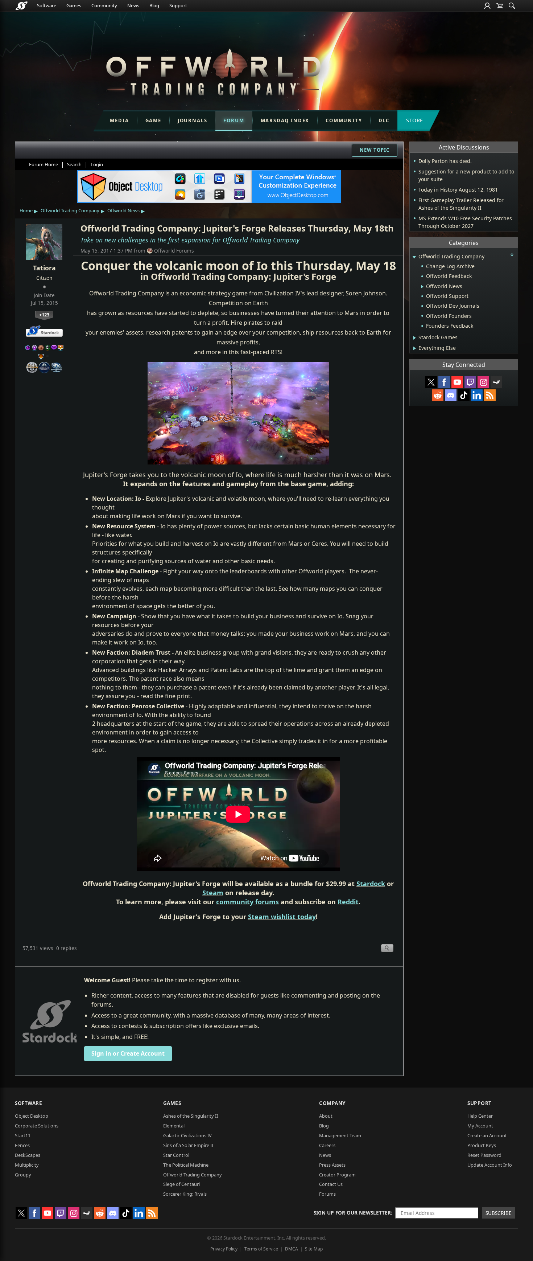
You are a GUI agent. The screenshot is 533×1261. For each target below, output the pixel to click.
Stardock (370, 883)
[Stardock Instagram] (483, 382)
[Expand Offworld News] (422, 286)
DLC (384, 120)
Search (74, 164)
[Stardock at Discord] (450, 395)
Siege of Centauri (181, 1184)
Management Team (340, 1135)
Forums (327, 1194)
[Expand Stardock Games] (414, 338)
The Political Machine (185, 1165)
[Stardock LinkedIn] (476, 395)
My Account (480, 1125)
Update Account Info (489, 1165)
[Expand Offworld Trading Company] (414, 257)
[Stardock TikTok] (463, 395)
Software (46, 5)
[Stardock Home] (22, 5)
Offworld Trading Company (70, 210)
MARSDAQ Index (285, 120)
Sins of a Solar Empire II (188, 1145)
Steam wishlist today (282, 916)
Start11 (22, 1135)
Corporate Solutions (36, 1125)
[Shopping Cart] (499, 6)
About (325, 1116)
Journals (192, 120)
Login (97, 164)
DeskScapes (27, 1155)
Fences (22, 1145)
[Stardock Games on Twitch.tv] (470, 382)
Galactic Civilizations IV (187, 1135)
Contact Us (331, 1184)
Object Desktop (31, 1116)
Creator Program (337, 1174)
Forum (233, 120)
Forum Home (43, 164)
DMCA (291, 1249)
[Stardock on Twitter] (431, 382)
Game (153, 120)
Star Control (176, 1155)
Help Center (480, 1116)
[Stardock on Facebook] (444, 382)
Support (178, 5)
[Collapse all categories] (512, 254)
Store (414, 120)
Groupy (23, 1174)
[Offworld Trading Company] (213, 70)
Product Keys (481, 1145)
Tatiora (44, 267)
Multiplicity (27, 1165)
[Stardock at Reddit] (437, 395)
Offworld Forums (174, 250)
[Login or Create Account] (487, 6)
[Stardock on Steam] (496, 382)
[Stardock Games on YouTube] (457, 382)
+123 (44, 314)
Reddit (348, 901)
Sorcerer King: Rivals (185, 1194)
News (133, 5)
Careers (327, 1145)
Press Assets (332, 1165)
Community (104, 5)
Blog (154, 5)
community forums (247, 901)
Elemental (174, 1125)
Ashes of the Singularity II (190, 1116)
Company (332, 1103)
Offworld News (123, 210)
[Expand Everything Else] (414, 348)
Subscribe (499, 1212)
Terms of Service (261, 1249)
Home (26, 210)
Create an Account (487, 1135)
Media (119, 120)
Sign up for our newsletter (352, 1212)
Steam (212, 892)
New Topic (374, 150)
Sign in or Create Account (128, 1053)
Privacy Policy (223, 1249)
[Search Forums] (512, 6)
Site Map (314, 1249)
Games (73, 5)
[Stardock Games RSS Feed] (489, 395)
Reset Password (484, 1155)
